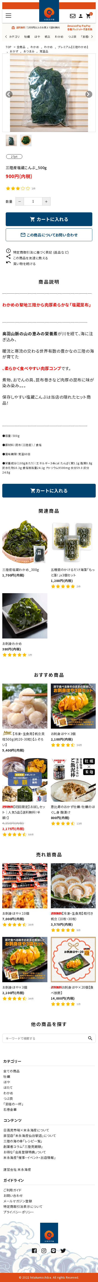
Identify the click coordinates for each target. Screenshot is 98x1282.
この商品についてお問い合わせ (49, 235)
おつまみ (29, 51)
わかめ (59, 36)
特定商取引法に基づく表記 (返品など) (37, 252)
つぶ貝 (72, 36)
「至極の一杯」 (13, 1104)
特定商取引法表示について (23, 1206)
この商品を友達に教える (27, 258)
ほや (37, 36)
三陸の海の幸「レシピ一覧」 (22, 1141)
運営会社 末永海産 (17, 1169)
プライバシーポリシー (18, 1212)
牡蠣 (27, 36)
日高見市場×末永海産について (26, 1130)
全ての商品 (11, 1071)
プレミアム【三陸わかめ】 (73, 47)
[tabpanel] (49, 92)
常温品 (44, 51)
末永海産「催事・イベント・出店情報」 (29, 1157)
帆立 (47, 36)
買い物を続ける (21, 263)
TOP (9, 47)
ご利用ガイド (12, 1190)
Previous (6, 36)
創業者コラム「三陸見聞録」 (23, 1146)
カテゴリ (14, 36)
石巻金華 (10, 1109)
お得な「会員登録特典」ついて (24, 1152)
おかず (14, 51)
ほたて (8, 1087)
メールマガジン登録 (17, 1201)
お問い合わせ (13, 1195)
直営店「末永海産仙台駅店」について (29, 1135)
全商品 (21, 47)
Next (91, 36)
